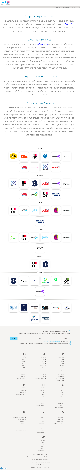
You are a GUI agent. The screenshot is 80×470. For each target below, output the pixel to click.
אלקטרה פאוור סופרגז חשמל (18, 417)
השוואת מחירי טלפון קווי (58, 423)
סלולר (61, 363)
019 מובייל (23, 374)
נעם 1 (42, 428)
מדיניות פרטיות (46, 341)
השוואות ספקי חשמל (20, 430)
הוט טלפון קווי (60, 419)
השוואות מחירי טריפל (59, 407)
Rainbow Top (41, 423)
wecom (23, 372)
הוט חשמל (22, 423)
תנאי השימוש (56, 341)
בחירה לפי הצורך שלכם (39, 39)
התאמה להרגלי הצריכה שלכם (39, 103)
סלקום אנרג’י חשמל (20, 419)
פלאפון (23, 359)
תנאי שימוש (44, 454)
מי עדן (42, 417)
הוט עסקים (22, 392)
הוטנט (43, 367)
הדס (43, 421)
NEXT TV (42, 390)
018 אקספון (42, 371)
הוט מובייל (23, 371)
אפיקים (42, 430)
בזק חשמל (22, 421)
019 (43, 374)
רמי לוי (23, 363)
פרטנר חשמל (21, 425)
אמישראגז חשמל (21, 428)
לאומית (42, 446)
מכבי (43, 442)
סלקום (43, 361)
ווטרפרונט (42, 427)
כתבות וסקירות (60, 380)
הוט (43, 363)
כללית (42, 444)
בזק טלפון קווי (60, 417)
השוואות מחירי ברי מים (39, 432)
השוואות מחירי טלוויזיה (39, 405)
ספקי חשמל (60, 374)
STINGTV (42, 396)
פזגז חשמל (22, 427)
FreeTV (61, 405)
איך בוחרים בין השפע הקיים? (39, 16)
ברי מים (61, 372)
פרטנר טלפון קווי (60, 421)
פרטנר (43, 369)
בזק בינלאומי (41, 365)
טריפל (61, 365)
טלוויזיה (61, 367)
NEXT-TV (61, 390)
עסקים (61, 369)
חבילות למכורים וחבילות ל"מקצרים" (39, 76)
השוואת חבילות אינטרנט (39, 378)
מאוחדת (42, 448)
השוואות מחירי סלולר (21, 378)
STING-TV (61, 396)
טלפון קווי (61, 371)
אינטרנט (61, 361)
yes (62, 394)
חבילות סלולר (69, 24)
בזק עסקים (22, 390)
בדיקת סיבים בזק (59, 378)
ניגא (43, 425)
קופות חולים (60, 376)
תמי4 (43, 419)
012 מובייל (23, 369)
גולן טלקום (42, 372)
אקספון (23, 361)
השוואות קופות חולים (40, 450)
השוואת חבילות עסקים (19, 394)
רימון (43, 376)
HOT (62, 392)
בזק (43, 359)
